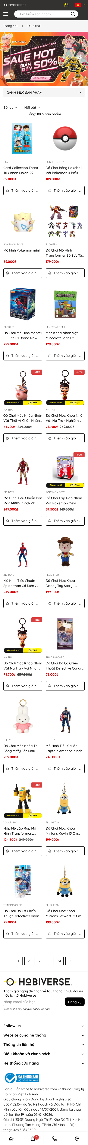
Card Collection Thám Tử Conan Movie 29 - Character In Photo (20, 170)
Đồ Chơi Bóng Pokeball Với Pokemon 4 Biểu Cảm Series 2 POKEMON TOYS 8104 (65, 170)
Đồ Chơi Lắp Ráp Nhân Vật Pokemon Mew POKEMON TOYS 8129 (64, 501)
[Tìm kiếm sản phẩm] (73, 14)
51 (59, 961)
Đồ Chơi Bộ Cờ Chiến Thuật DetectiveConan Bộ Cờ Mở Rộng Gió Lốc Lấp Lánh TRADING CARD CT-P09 (22, 914)
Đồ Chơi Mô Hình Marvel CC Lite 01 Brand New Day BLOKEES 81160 (22, 335)
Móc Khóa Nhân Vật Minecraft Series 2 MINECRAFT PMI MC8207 (65, 335)
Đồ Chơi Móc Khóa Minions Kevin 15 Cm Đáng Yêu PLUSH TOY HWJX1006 (63, 831)
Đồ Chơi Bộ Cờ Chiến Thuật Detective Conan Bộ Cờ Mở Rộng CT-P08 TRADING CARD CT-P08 (64, 666)
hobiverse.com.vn (47, 1089)
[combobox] (46, 14)
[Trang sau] (69, 961)
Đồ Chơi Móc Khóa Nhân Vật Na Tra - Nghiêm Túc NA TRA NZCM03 (65, 418)
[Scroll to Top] (76, 1111)
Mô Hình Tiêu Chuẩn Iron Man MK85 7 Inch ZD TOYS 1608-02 (22, 501)
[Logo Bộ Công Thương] (44, 1078)
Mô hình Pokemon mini (21, 250)
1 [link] (18, 961)
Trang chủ (10, 26)
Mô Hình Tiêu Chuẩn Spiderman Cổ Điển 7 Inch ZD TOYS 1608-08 (20, 583)
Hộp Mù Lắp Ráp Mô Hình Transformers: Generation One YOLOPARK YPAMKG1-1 (21, 831)
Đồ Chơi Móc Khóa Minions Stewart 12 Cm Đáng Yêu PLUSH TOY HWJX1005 (63, 914)
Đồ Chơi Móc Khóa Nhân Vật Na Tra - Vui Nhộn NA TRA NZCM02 (22, 666)
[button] (66, 5)
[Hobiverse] (15, 4)
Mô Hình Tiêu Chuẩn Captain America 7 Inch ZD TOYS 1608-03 (64, 748)
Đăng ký (74, 1002)
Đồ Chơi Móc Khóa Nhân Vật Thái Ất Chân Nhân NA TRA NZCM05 (22, 418)
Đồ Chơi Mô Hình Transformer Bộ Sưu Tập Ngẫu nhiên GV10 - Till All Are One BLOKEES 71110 (65, 253)
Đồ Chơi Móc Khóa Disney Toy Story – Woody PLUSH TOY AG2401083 (61, 583)
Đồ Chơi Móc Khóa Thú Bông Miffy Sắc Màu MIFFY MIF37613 (21, 748)
